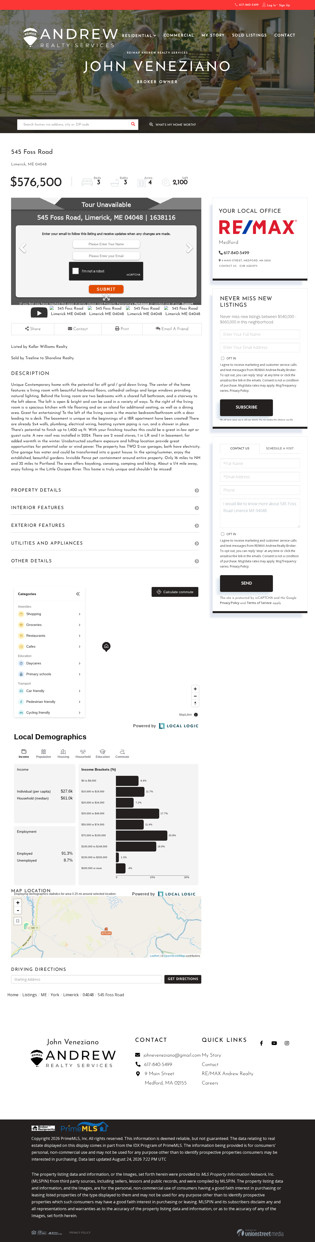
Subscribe (246, 407)
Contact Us (227, 266)
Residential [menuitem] (137, 36)
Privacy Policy (239, 391)
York (55, 994)
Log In (271, 5)
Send (246, 584)
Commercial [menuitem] (179, 35)
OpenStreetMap (174, 956)
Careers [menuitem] (210, 1083)
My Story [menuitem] (213, 35)
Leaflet (154, 956)
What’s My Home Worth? (176, 125)
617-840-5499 (248, 4)
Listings (29, 994)
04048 (88, 994)
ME (44, 994)
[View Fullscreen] (17, 921)
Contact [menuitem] (285, 35)
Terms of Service (259, 603)
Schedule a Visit (280, 448)
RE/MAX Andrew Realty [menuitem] (227, 1073)
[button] (133, 124)
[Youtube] (274, 1043)
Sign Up (284, 5)
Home (12, 994)
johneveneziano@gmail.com (172, 1055)
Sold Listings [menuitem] (249, 35)
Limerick (71, 994)
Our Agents (248, 266)
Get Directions (183, 979)
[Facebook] (261, 1043)
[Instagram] (287, 1043)
